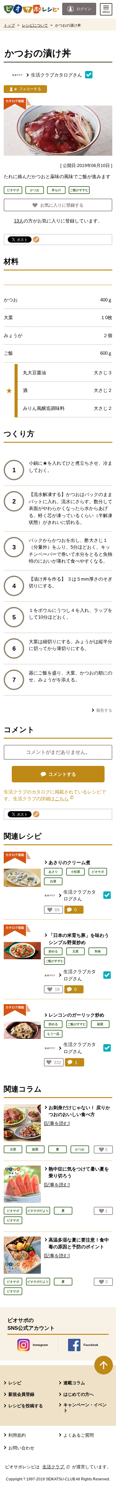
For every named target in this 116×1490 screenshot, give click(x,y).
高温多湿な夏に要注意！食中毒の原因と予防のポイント (79, 1243)
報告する (104, 710)
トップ (9, 25)
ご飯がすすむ (54, 961)
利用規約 (17, 1435)
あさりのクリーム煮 (69, 862)
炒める (53, 951)
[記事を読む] (57, 1123)
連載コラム (74, 1382)
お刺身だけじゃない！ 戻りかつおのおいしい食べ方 (79, 1111)
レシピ (14, 1382)
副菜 (100, 1024)
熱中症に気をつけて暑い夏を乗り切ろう (79, 1172)
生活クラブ (56, 1466)
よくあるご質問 (78, 1435)
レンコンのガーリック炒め (76, 1015)
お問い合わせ (21, 1447)
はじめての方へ (78, 1394)
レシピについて (35, 25)
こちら (64, 798)
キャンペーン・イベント (85, 1407)
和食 (98, 951)
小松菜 (75, 871)
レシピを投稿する (25, 1405)
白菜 (53, 881)
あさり (53, 871)
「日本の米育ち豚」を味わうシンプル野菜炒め (79, 939)
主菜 (75, 951)
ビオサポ (98, 871)
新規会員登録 (21, 1394)
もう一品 (53, 1033)
